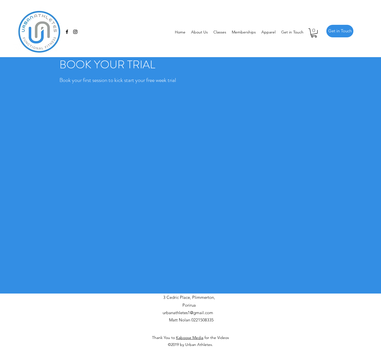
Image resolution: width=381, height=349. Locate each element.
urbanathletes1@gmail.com (188, 312)
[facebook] (67, 32)
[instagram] (75, 32)
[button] (313, 33)
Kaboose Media (189, 337)
